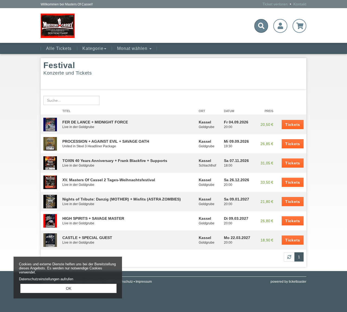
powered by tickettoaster (288, 282)
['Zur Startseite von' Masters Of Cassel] (83, 26)
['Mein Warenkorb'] (299, 26)
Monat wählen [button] (133, 48)
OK (68, 288)
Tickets (292, 124)
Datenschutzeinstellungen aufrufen (46, 279)
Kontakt (299, 4)
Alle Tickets (59, 48)
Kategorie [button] (93, 48)
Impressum (144, 282)
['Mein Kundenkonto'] (280, 26)
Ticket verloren (275, 4)
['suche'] (261, 26)
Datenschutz (123, 282)
